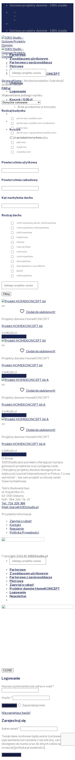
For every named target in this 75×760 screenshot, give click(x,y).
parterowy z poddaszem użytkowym (36, 123)
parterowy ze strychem (29, 137)
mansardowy (24, 246)
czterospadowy (25, 256)
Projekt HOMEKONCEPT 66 (22, 326)
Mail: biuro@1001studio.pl (20, 507)
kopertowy (22, 237)
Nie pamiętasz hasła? (16, 713)
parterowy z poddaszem (29, 118)
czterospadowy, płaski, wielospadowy (36, 222)
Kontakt (15, 525)
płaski (20, 270)
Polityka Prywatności (24, 532)
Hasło (7, 697)
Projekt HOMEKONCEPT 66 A (23, 404)
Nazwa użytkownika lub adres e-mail (28, 686)
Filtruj (6, 294)
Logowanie (9, 705)
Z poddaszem (24, 151)
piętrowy (21, 142)
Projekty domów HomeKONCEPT (35, 588)
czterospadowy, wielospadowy (33, 227)
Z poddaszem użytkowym (29, 58)
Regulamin (17, 528)
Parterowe (18, 54)
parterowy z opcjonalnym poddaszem (36, 132)
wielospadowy (24, 275)
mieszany (22, 251)
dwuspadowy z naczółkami (31, 265)
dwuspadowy (24, 261)
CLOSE (7, 670)
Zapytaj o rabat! (21, 521)
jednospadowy (24, 232)
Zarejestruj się (11, 754)
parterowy (22, 127)
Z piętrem (22, 146)
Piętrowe (16, 66)
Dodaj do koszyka (14, 336)
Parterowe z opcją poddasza (31, 62)
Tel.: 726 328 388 (13, 503)
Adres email (11, 728)
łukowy (20, 241)
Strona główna (11, 80)
